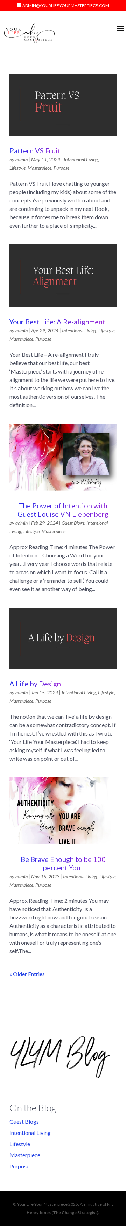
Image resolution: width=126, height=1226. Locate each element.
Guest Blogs (73, 523)
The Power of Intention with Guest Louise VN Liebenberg (63, 509)
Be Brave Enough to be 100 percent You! (63, 863)
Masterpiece (39, 168)
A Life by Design (35, 683)
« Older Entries (27, 973)
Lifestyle (17, 168)
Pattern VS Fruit (35, 150)
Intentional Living (81, 159)
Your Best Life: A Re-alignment (57, 321)
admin (21, 159)
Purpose (61, 168)
